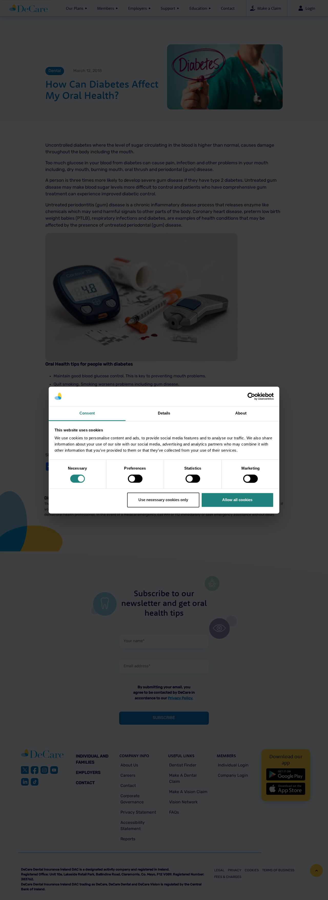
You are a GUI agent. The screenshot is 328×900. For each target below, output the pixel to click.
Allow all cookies (237, 500)
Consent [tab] (87, 413)
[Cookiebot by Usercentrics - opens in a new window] (251, 396)
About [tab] (241, 413)
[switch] (135, 478)
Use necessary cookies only (163, 500)
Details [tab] (164, 413)
